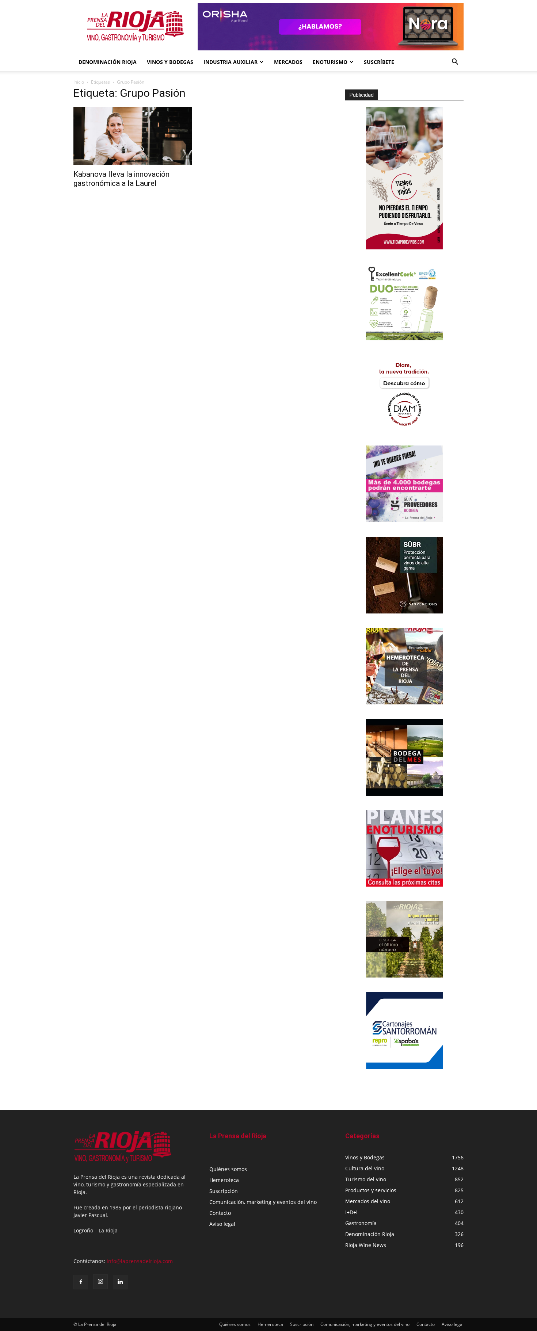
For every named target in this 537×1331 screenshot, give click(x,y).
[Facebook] (80, 1282)
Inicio (78, 82)
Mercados (288, 61)
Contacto (220, 1212)
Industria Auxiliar (230, 61)
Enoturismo (330, 61)
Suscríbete (379, 61)
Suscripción (223, 1190)
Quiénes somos (228, 1169)
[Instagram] (100, 1281)
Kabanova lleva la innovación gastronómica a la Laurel (121, 179)
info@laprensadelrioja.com (140, 1261)
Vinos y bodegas (170, 61)
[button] (455, 62)
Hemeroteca (224, 1180)
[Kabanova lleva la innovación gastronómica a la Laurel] (132, 136)
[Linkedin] (120, 1282)
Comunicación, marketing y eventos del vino (263, 1201)
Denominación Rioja (108, 61)
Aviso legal (222, 1223)
